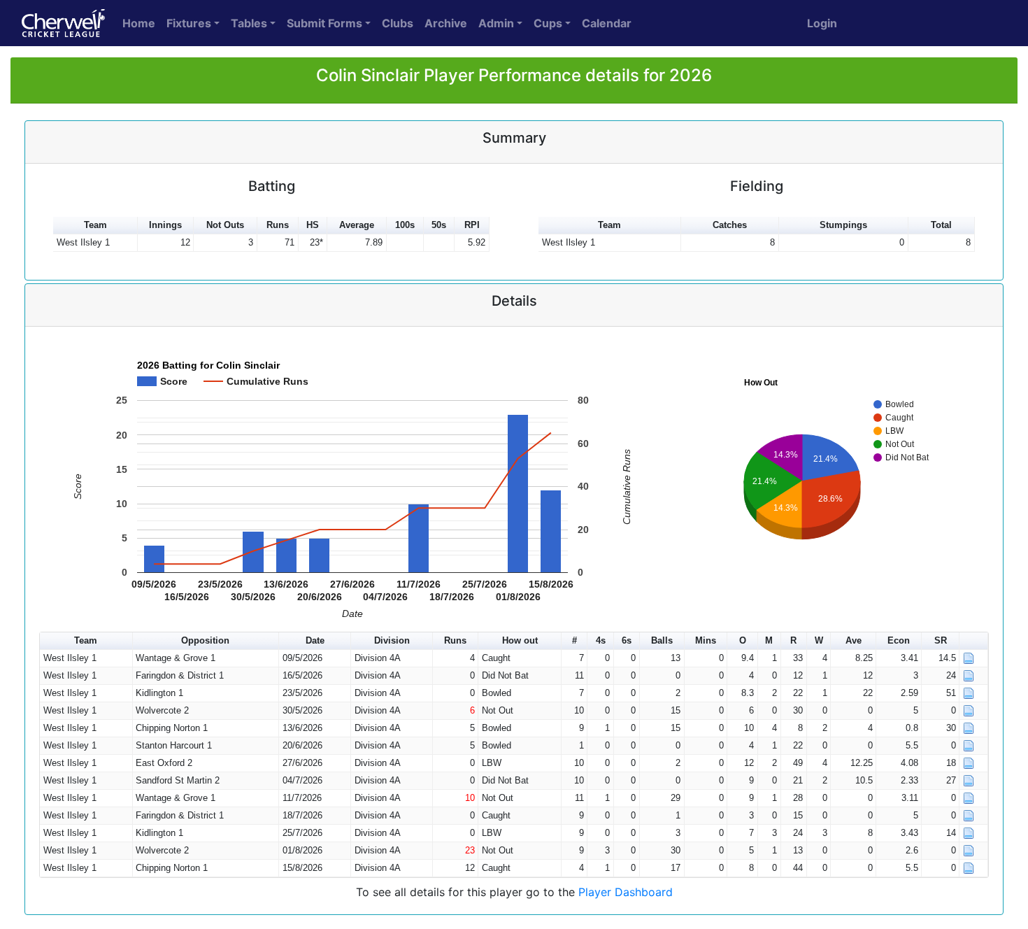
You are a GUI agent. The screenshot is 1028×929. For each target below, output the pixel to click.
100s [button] (405, 225)
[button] (973, 641)
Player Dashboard (625, 892)
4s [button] (601, 640)
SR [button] (940, 640)
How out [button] (520, 640)
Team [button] (95, 225)
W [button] (819, 640)
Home (138, 23)
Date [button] (315, 640)
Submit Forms (324, 23)
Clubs (397, 23)
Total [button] (941, 225)
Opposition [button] (205, 640)
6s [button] (626, 640)
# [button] (574, 640)
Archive (445, 23)
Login (822, 23)
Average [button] (356, 225)
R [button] (793, 640)
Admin (496, 23)
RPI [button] (472, 225)
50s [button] (438, 225)
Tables (249, 23)
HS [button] (312, 225)
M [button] (769, 640)
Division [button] (392, 640)
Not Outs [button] (225, 225)
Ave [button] (853, 640)
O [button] (742, 640)
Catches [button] (730, 225)
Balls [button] (662, 640)
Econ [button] (898, 640)
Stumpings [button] (843, 225)
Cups (548, 23)
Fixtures (188, 23)
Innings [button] (165, 225)
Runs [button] (277, 225)
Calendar (606, 23)
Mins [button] (705, 640)
